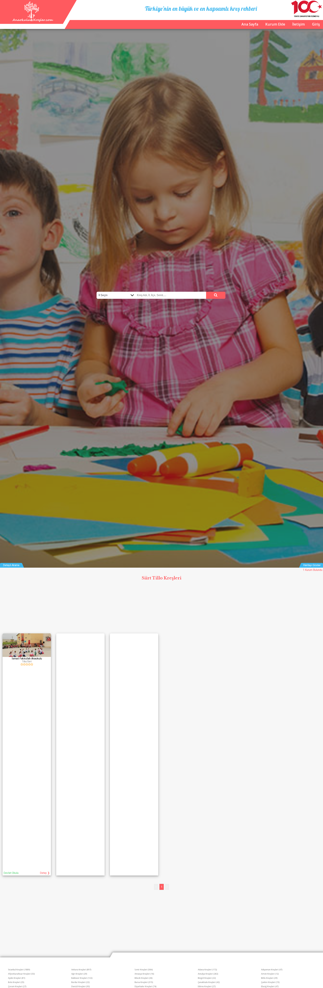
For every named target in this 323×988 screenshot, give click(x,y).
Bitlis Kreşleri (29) (269, 978)
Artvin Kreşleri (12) (270, 973)
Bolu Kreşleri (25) (16, 982)
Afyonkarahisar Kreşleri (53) (21, 973)
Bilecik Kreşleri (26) (144, 978)
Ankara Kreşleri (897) (81, 969)
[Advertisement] (161, 607)
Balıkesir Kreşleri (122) (82, 978)
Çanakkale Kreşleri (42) (209, 982)
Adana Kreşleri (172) (207, 969)
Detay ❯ (45, 873)
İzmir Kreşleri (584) (144, 969)
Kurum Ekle (275, 24)
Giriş (316, 24)
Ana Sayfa (249, 24)
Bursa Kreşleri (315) (144, 982)
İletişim (298, 24)
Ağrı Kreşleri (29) (79, 973)
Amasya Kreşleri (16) (144, 973)
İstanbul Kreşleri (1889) (19, 969)
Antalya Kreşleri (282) (208, 973)
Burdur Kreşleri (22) (80, 982)
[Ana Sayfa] (32, 21)
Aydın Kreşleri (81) (16, 978)
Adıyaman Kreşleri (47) (271, 969)
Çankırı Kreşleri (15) (270, 982)
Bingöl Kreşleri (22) (207, 978)
